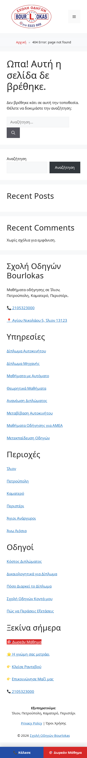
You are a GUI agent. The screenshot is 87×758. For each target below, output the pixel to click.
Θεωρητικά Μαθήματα (26, 388)
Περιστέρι (15, 505)
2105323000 (21, 307)
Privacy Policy (31, 723)
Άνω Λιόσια (17, 530)
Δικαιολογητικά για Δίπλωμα (32, 573)
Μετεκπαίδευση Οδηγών (28, 437)
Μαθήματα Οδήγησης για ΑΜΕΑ (35, 425)
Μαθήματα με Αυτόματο (28, 375)
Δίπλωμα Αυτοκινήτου (26, 351)
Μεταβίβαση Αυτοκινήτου (30, 413)
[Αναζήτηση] (13, 132)
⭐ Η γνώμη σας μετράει (28, 654)
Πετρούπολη (18, 481)
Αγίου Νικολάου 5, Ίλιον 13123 (37, 320)
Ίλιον (11, 468)
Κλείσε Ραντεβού (26, 666)
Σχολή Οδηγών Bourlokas (50, 735)
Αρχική (21, 42)
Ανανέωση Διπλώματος (27, 400)
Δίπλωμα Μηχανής (23, 363)
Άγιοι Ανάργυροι (21, 518)
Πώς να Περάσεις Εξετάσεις (30, 611)
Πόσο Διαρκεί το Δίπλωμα (29, 586)
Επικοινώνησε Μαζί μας (33, 679)
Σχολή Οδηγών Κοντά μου (29, 598)
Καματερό (15, 493)
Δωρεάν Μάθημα (24, 641)
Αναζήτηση (17, 158)
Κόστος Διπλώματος (24, 561)
